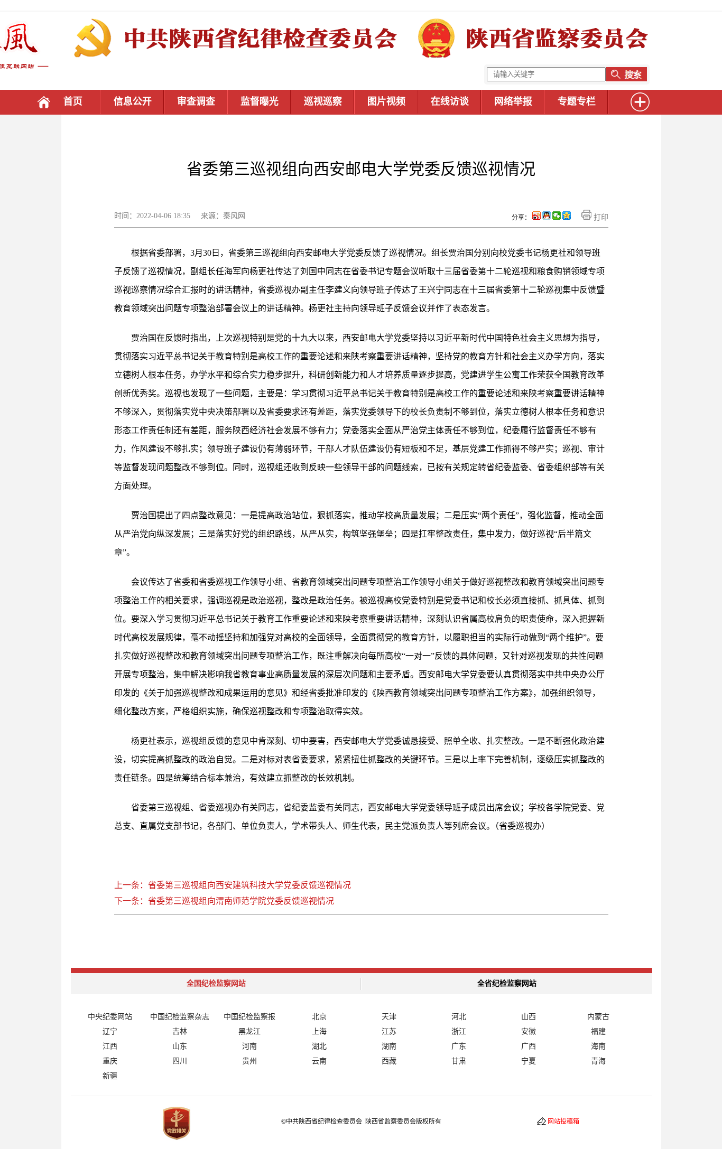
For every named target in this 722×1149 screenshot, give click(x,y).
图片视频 (386, 101)
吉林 (179, 1031)
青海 (598, 1061)
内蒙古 (598, 1017)
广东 (458, 1046)
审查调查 (196, 101)
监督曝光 (259, 101)
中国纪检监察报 (249, 1017)
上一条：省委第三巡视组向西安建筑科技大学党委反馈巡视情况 (232, 885)
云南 (319, 1061)
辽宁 (110, 1031)
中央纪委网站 (110, 1017)
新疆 (110, 1076)
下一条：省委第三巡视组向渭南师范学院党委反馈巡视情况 (224, 900)
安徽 (528, 1031)
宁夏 (528, 1061)
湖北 (319, 1046)
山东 (179, 1046)
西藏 (389, 1061)
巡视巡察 (323, 101)
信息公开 (133, 101)
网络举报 (513, 101)
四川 (179, 1061)
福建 (598, 1031)
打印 (599, 217)
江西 (110, 1046)
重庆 (110, 1061)
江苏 (389, 1031)
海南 (598, 1046)
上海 (319, 1031)
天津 (389, 1017)
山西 (528, 1017)
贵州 (249, 1061)
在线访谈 (450, 101)
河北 (458, 1017)
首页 (72, 101)
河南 (249, 1046)
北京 (319, 1017)
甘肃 (458, 1061)
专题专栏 (577, 101)
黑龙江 (249, 1031)
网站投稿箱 (563, 1121)
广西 (528, 1046)
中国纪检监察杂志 (179, 1017)
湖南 (389, 1046)
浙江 (458, 1031)
